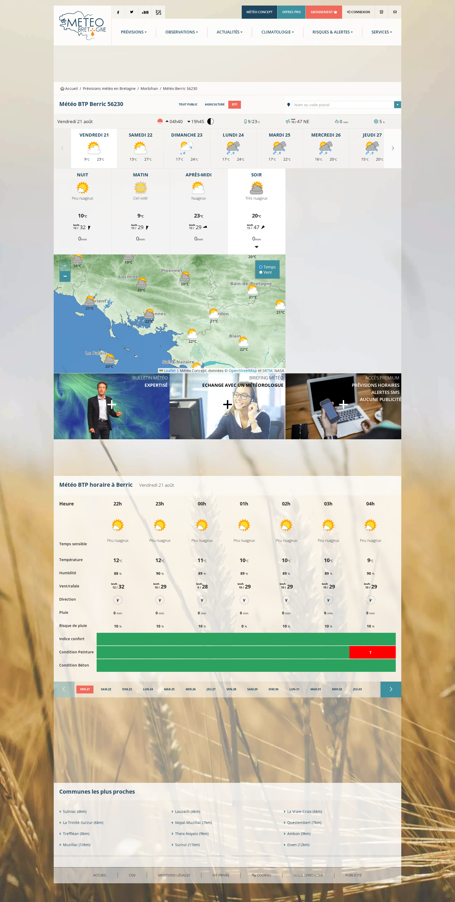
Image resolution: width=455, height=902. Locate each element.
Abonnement (322, 12)
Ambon (298, 833)
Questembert (304, 822)
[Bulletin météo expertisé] (112, 406)
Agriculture (215, 104)
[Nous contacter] (394, 12)
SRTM (268, 370)
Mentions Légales (174, 875)
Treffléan (76, 833)
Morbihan (149, 88)
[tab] (84, 689)
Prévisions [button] (132, 32)
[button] (77, 260)
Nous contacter (308, 875)
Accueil (71, 88)
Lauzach (187, 811)
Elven (298, 844)
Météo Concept (259, 12)
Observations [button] (180, 32)
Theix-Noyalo (192, 833)
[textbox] (346, 105)
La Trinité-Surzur (83, 822)
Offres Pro (291, 12)
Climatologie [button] (276, 32)
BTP (234, 104)
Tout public (188, 104)
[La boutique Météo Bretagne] (381, 12)
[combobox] (347, 104)
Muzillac (76, 844)
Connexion (360, 12)
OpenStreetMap (243, 370)
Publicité (353, 875)
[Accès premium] (343, 406)
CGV (132, 875)
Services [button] (380, 32)
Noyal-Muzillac (193, 822)
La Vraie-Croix (304, 811)
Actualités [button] (228, 32)
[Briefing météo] (227, 406)
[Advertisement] (227, 63)
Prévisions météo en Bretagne (109, 88)
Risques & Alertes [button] (331, 32)
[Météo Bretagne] (82, 25)
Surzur (187, 844)
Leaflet (169, 370)
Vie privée (220, 875)
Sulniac (74, 811)
